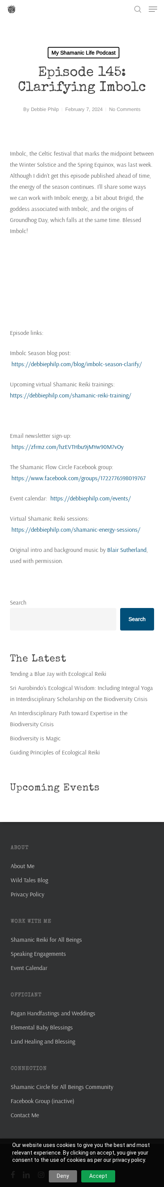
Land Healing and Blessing (43, 1041)
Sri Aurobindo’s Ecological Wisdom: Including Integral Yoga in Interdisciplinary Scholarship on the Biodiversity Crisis (81, 693)
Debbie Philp (45, 109)
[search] (137, 9)
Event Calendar (29, 967)
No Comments (125, 109)
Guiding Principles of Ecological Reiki (55, 752)
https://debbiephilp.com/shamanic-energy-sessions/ (75, 529)
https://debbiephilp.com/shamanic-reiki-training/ (70, 395)
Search (18, 602)
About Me (22, 866)
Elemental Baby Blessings (42, 1027)
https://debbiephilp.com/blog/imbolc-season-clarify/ (76, 364)
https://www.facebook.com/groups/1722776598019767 (78, 478)
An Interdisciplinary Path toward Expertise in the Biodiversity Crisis (68, 718)
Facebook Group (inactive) (42, 1101)
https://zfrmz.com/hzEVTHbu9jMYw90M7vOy (67, 446)
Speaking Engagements (38, 953)
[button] (153, 9)
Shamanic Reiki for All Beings (46, 939)
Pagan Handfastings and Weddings (53, 1013)
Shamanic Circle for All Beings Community (62, 1086)
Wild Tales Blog (29, 880)
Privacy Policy (27, 894)
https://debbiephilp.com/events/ (90, 498)
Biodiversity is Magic (35, 738)
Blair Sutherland (126, 549)
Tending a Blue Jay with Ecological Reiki (58, 673)
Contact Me (25, 1115)
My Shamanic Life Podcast (83, 53)
